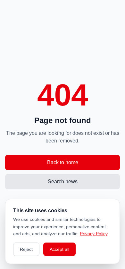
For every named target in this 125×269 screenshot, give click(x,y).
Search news (63, 181)
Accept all (59, 249)
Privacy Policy (93, 233)
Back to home (62, 162)
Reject (26, 249)
